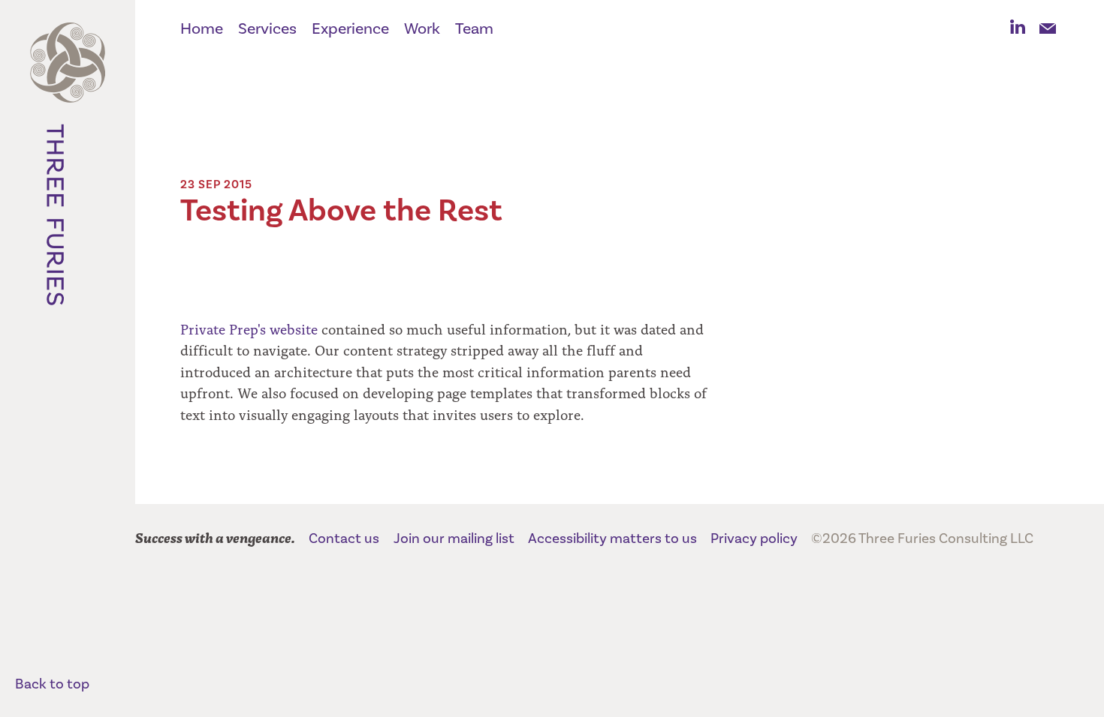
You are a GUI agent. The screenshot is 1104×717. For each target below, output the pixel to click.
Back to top (52, 684)
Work (422, 29)
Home (201, 29)
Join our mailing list (454, 539)
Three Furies (67, 172)
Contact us (344, 539)
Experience (350, 29)
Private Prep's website (249, 328)
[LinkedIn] (1017, 27)
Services (267, 29)
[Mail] (1047, 27)
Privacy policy (754, 539)
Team (474, 29)
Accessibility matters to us (612, 539)
